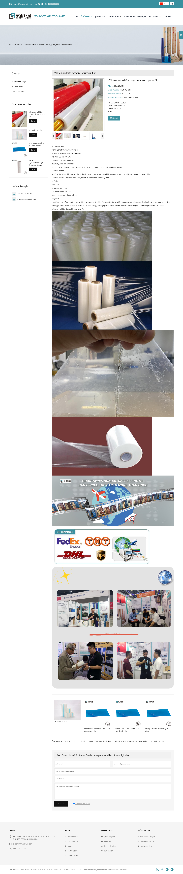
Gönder (61, 804)
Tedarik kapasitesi (116, 97)
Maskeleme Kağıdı (19, 81)
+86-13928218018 (51, 4)
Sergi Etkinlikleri (110, 846)
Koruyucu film (30, 45)
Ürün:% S (86, 16)
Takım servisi (73, 841)
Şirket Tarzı (101, 16)
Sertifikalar (72, 851)
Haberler (114, 16)
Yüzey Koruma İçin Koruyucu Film (36, 144)
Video (168, 16)
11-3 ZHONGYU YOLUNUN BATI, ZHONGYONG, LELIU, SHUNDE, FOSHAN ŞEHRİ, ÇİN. (35, 837)
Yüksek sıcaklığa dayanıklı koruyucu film (130, 741)
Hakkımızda (155, 16)
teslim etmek (73, 836)
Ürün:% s (18, 45)
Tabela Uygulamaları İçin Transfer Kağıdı (36, 162)
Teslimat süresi (114, 93)
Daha (33, 121)
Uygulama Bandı (19, 91)
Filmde (83, 741)
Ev (77, 16)
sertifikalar (108, 851)
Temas (12, 830)
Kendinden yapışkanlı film (100, 741)
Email (114, 118)
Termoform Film (157, 741)
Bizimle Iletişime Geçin (134, 16)
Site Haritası (73, 855)
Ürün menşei (114, 90)
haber (70, 846)
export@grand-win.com (23, 4)
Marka (111, 86)
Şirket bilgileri (109, 836)
